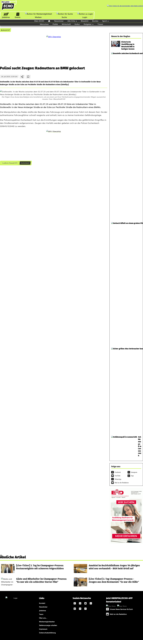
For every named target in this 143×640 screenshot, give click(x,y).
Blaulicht (84, 20)
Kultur (77, 24)
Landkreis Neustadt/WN (9, 163)
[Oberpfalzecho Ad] (125, 6)
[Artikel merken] (28, 77)
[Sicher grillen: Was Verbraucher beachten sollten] (126, 391)
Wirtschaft (66, 24)
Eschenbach (25, 163)
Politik (55, 24)
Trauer (100, 24)
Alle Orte (71, 20)
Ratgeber (88, 24)
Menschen (44, 24)
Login (84, 17)
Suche (64, 17)
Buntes (95, 20)
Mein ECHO (39, 20)
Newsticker (59, 20)
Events (17, 17)
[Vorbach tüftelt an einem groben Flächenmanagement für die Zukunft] (126, 283)
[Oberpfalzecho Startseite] (9, 10)
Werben (38, 17)
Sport (104, 20)
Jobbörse (6, 17)
